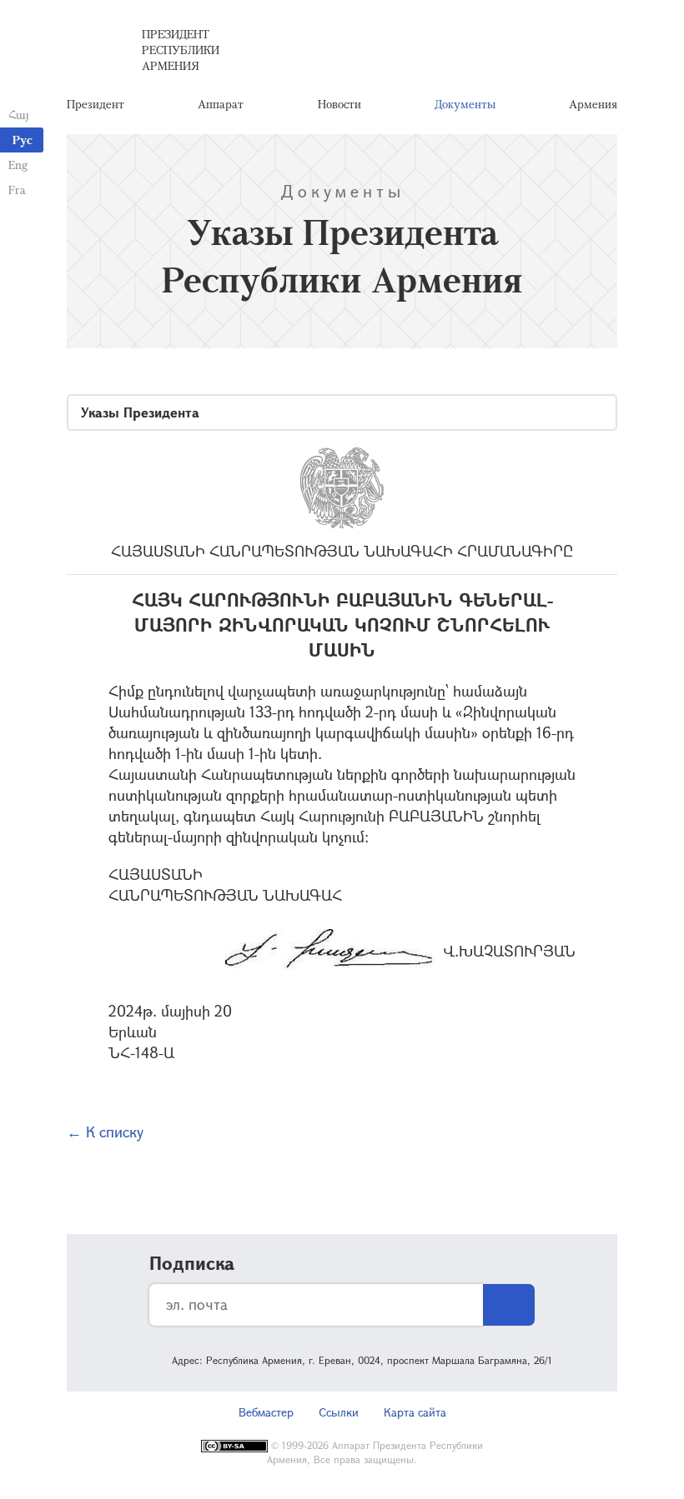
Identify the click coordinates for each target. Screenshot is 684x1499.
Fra (17, 189)
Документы (465, 104)
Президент (95, 104)
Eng (18, 164)
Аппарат (221, 104)
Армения (593, 104)
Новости (339, 104)
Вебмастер (266, 1412)
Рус (23, 139)
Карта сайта (415, 1412)
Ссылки (339, 1412)
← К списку (105, 1132)
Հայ (18, 114)
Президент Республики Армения (180, 49)
